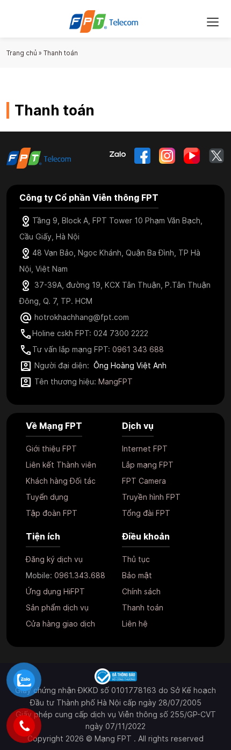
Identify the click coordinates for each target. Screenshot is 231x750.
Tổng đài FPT (146, 513)
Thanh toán (142, 607)
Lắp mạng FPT (148, 464)
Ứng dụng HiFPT (55, 591)
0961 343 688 (138, 349)
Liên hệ (135, 623)
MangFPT (115, 381)
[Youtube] (192, 156)
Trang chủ (21, 53)
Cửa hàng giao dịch (60, 623)
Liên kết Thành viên (61, 464)
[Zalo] (118, 156)
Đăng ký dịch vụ (54, 559)
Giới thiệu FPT (51, 448)
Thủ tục (136, 559)
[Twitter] (216, 156)
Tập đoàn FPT (51, 513)
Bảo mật (137, 575)
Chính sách (141, 591)
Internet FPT (145, 448)
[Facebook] (142, 156)
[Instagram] (167, 156)
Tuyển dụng (47, 496)
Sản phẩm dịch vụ (57, 607)
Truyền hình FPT (151, 496)
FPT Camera (144, 480)
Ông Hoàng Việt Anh (130, 365)
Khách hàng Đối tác (61, 480)
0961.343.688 (79, 575)
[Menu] (213, 21)
